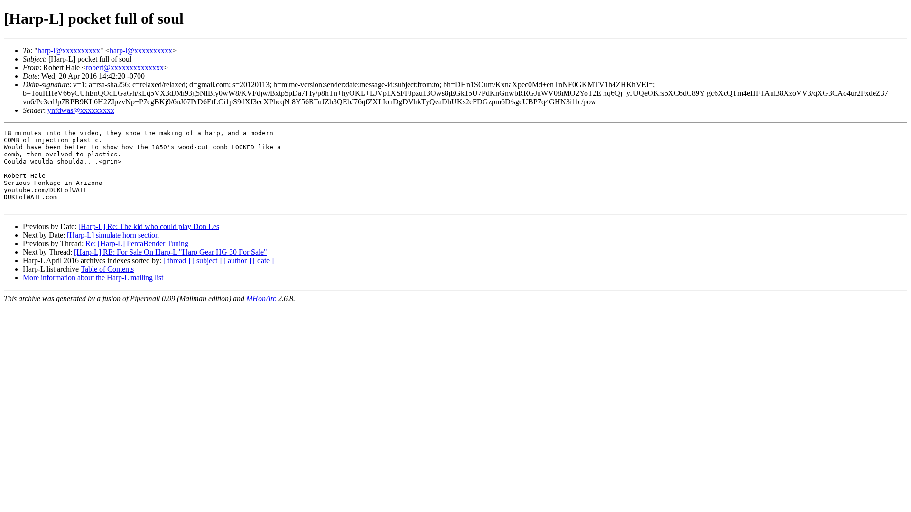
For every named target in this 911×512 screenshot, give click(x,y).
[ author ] (237, 260)
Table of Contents (107, 269)
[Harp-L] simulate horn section (113, 235)
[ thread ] (176, 260)
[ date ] (263, 260)
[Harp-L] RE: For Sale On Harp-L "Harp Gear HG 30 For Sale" (170, 252)
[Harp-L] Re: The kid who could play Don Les (148, 226)
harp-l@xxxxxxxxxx (68, 50)
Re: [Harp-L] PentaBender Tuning (136, 243)
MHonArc (261, 298)
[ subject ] (207, 260)
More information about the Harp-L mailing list (93, 278)
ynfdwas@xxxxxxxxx (80, 110)
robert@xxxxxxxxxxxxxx (125, 68)
